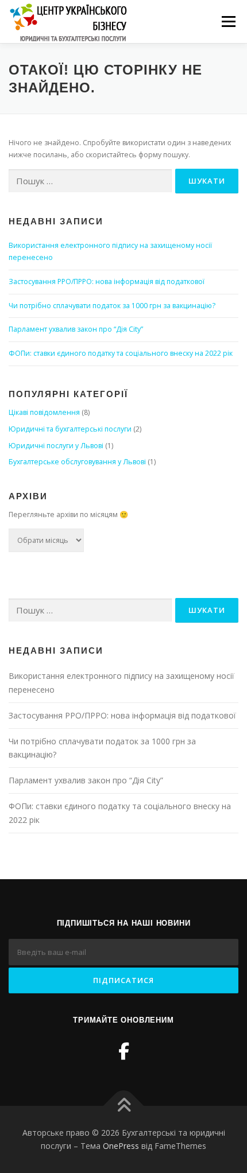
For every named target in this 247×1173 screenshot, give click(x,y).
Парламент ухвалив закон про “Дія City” (76, 329)
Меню (228, 21)
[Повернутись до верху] (123, 1105)
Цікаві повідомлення (44, 412)
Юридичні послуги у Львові (56, 445)
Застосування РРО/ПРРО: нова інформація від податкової (106, 281)
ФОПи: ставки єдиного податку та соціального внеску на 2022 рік (121, 353)
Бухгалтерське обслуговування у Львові (77, 462)
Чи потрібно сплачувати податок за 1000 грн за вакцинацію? (112, 305)
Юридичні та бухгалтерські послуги (70, 429)
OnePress (121, 1145)
